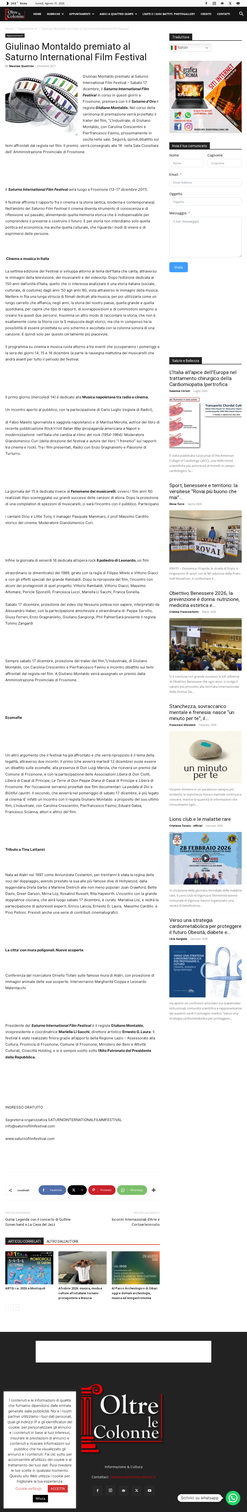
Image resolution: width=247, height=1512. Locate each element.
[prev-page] (8, 1308)
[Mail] (222, 3)
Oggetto (175, 193)
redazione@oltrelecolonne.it (133, 1477)
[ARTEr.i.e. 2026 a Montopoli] (29, 1267)
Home (37, 14)
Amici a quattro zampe (116, 14)
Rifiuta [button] (40, 1498)
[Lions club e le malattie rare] (205, 858)
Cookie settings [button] (28, 1488)
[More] (154, 1190)
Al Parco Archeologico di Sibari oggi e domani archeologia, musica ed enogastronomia (134, 1293)
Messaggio (177, 213)
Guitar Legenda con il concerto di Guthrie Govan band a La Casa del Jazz (38, 1222)
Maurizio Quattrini (21, 66)
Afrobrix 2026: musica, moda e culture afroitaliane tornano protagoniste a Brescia (80, 1293)
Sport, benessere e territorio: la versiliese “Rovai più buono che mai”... (203, 491)
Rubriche (53, 14)
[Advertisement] (82, 1155)
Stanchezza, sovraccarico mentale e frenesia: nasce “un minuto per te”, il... (201, 712)
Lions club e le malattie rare (200, 819)
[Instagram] (214, 3)
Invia (178, 267)
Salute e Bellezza (185, 361)
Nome (174, 155)
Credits (206, 14)
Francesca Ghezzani (182, 725)
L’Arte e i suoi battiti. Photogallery (169, 14)
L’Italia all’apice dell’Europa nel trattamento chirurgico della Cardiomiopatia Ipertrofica (203, 378)
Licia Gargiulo (178, 938)
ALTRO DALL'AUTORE (63, 1241)
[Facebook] (206, 3)
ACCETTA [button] (58, 1489)
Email (173, 174)
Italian (182, 47)
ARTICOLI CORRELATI (24, 1241)
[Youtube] (238, 3)
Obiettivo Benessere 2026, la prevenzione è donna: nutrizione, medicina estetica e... (204, 599)
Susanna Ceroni (179, 391)
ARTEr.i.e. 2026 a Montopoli (25, 1288)
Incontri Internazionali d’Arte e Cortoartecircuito (136, 1222)
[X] (230, 3)
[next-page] (16, 1308)
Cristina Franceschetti (184, 611)
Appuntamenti (79, 14)
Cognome (215, 155)
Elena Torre (177, 504)
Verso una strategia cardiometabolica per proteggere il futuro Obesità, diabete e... (205, 926)
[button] (241, 14)
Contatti (223, 14)
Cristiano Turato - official (185, 825)
